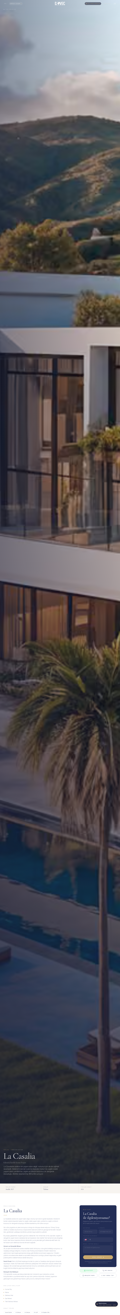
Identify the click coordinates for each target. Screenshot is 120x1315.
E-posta (102, 1228)
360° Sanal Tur (108, 1275)
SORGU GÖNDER (97, 1257)
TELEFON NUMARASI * (90, 1235)
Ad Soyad (86, 1228)
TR (5, 3)
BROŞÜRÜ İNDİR (90, 1275)
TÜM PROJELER (10, 9)
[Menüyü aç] (114, 3)
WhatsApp (89, 1270)
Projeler (107, 3)
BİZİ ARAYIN (108, 1270)
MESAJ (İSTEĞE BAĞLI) (91, 1244)
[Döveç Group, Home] (60, 3)
